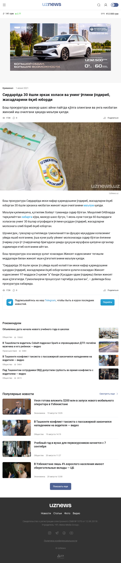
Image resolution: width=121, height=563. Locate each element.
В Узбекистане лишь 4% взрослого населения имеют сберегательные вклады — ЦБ (69, 465)
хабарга (27, 217)
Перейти (107, 302)
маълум (89, 205)
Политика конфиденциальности (60, 540)
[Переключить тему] (114, 5)
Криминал (8, 88)
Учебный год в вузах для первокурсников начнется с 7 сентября (70, 444)
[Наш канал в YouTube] (71, 533)
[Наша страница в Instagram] (50, 533)
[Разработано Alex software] (60, 556)
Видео (76, 513)
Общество (39, 434)
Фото (67, 513)
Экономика (39, 413)
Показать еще (60, 486)
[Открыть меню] (4, 5)
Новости (46, 513)
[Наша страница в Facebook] (64, 533)
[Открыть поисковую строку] (99, 5)
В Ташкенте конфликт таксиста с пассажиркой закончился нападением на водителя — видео (73, 423)
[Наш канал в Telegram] (57, 533)
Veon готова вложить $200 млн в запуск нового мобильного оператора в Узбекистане (74, 402)
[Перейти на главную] (51, 5)
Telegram (50, 300)
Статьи (57, 513)
